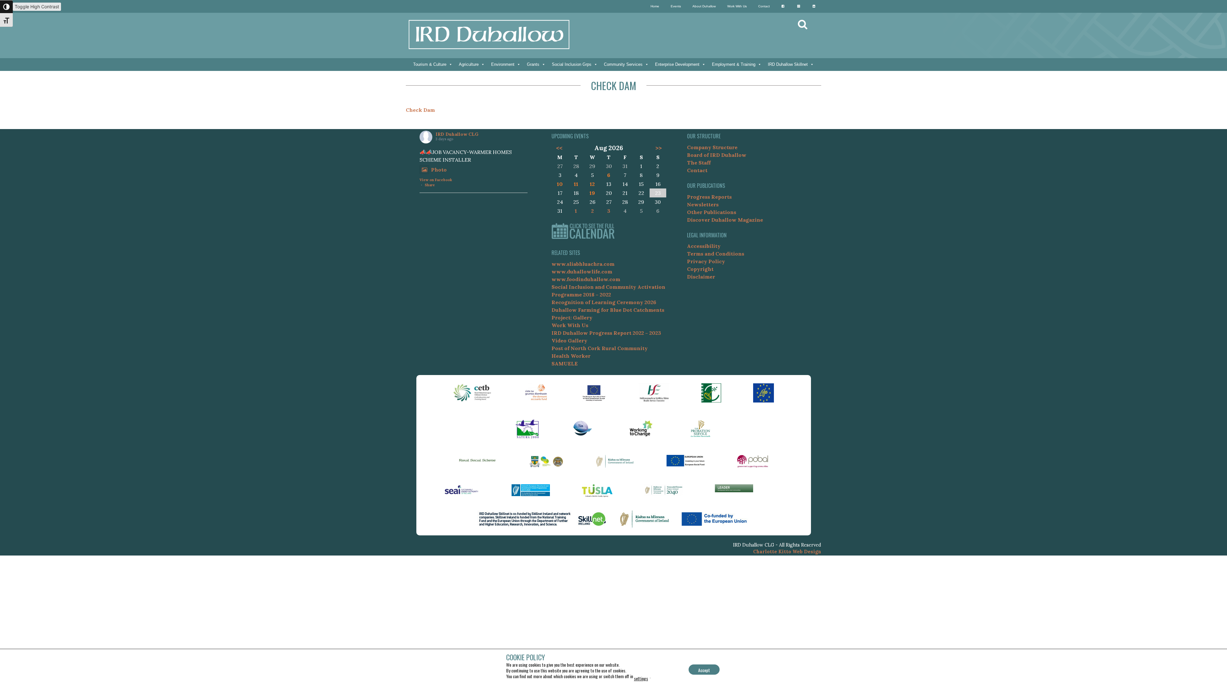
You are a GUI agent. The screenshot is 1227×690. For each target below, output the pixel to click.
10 (560, 184)
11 (576, 184)
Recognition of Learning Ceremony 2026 (604, 302)
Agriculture (469, 64)
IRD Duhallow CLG (457, 134)
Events (676, 6)
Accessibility (704, 246)
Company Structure (712, 147)
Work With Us (737, 6)
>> (658, 148)
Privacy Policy (706, 261)
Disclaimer (701, 276)
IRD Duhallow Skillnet (788, 64)
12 (592, 184)
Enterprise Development (677, 64)
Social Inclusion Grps (571, 64)
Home (655, 6)
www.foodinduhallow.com (586, 279)
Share (430, 185)
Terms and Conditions (715, 253)
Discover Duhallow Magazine (725, 220)
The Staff (699, 162)
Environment (502, 64)
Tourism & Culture (429, 64)
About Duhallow (704, 6)
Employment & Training (733, 64)
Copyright (700, 269)
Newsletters (703, 204)
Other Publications (711, 212)
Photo (439, 169)
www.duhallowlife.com (582, 271)
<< (559, 148)
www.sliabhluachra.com (583, 264)
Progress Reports (709, 197)
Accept (704, 670)
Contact (764, 6)
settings (641, 678)
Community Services (623, 64)
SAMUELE (565, 363)
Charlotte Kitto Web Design (787, 552)
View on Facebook (436, 180)
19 (592, 193)
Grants (533, 64)
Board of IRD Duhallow (716, 155)
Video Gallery (569, 340)
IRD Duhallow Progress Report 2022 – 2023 (606, 333)
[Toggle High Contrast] (6, 6)
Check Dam (420, 110)
